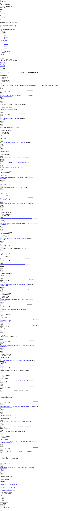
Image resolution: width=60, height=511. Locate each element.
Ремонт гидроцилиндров (7, 51)
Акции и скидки (6, 37)
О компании (5, 35)
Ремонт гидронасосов (7, 50)
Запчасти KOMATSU (3, 65)
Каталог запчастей (4, 40)
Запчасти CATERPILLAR (3, 63)
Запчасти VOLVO (2, 66)
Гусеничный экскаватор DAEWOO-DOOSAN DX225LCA (8, 484)
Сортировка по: (2, 87)
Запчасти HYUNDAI (3, 67)
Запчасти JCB (2, 64)
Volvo (4, 43)
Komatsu (5, 42)
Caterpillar (5, 46)
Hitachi (4, 41)
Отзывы (5, 36)
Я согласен (2, 510)
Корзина (3, 54)
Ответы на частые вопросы (7, 39)
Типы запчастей (6, 48)
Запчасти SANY (2, 61)
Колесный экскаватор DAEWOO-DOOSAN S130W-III (7, 487)
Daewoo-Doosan (6, 44)
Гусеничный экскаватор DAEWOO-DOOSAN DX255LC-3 (8, 490)
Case (4, 45)
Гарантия (5, 38)
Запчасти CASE (2, 62)
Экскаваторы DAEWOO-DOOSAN (7, 59)
